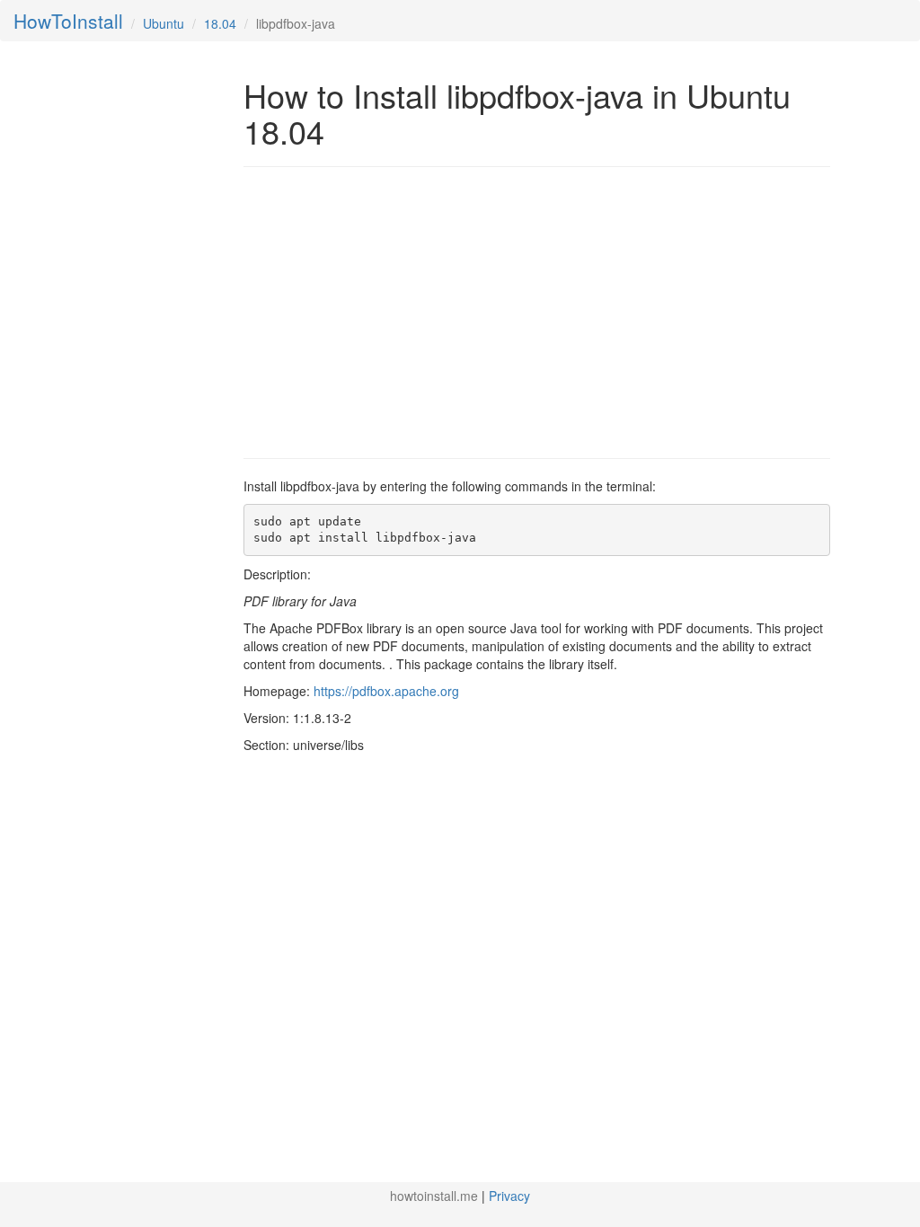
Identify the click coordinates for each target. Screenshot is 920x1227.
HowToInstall (68, 20)
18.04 (220, 23)
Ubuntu (163, 23)
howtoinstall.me (434, 1196)
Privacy (509, 1196)
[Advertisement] (394, 311)
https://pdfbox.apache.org (386, 691)
